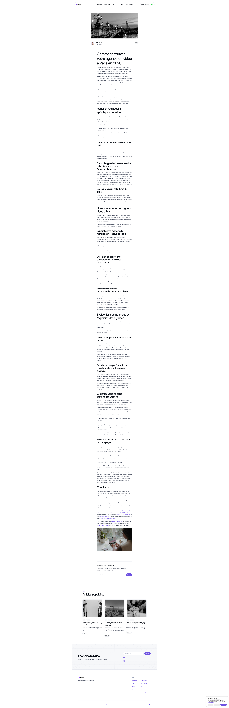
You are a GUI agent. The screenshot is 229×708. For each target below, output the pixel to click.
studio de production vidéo (117, 521)
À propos (133, 686)
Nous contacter (135, 692)
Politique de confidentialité (118, 704)
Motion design (144, 683)
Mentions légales (105, 704)
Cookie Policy (211, 702)
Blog (142, 694)
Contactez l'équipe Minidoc (103, 525)
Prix (132, 689)
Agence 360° (134, 680)
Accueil (133, 683)
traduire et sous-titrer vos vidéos (107, 518)
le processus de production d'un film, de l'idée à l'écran (117, 512)
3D (142, 689)
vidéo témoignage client (104, 516)
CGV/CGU (130, 704)
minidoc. (86, 704)
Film (142, 686)
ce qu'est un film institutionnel (123, 514)
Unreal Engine (144, 692)
